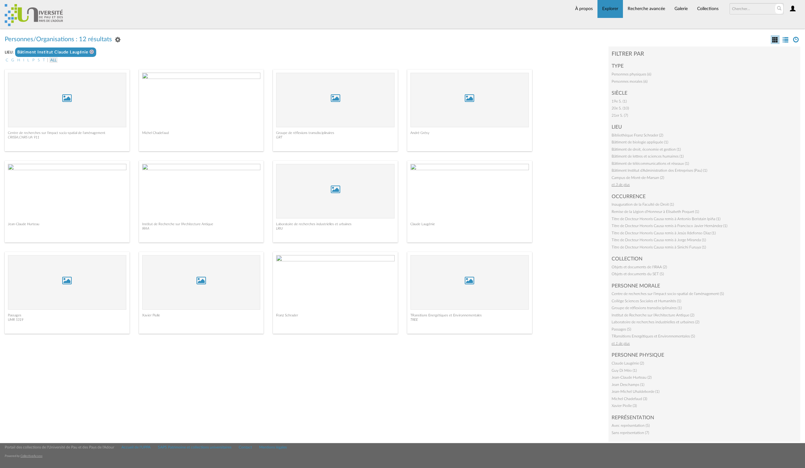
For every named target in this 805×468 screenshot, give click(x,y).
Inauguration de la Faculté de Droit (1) (643, 204)
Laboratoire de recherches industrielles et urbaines (314, 224)
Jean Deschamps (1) (628, 385)
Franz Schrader (287, 315)
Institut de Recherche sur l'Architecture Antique (177, 224)
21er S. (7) (620, 115)
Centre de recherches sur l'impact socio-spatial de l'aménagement (56, 133)
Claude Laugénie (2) (628, 363)
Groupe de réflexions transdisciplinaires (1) (647, 308)
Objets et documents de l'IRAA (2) (639, 267)
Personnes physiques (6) (631, 74)
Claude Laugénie (422, 224)
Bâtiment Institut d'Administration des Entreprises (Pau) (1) (659, 170)
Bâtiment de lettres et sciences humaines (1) (648, 156)
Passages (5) (621, 329)
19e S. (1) (619, 101)
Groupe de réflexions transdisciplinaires (305, 133)
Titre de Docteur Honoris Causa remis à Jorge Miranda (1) (659, 240)
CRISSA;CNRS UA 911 (23, 137)
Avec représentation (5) (631, 425)
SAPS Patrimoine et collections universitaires (194, 447)
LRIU (279, 228)
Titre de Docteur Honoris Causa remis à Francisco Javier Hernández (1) (669, 226)
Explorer (610, 9)
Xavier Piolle (151, 315)
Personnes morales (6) (629, 81)
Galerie (681, 9)
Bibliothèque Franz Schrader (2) (637, 135)
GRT (279, 137)
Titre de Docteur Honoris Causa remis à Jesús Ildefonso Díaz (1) (664, 233)
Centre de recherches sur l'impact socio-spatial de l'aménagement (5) (668, 294)
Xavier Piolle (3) (624, 406)
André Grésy (420, 133)
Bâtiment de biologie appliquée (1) (640, 142)
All (53, 60)
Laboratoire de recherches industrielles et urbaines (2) (655, 322)
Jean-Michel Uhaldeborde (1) (635, 391)
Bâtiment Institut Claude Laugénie (53, 52)
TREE (414, 319)
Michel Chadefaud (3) (629, 399)
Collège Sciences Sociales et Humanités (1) (646, 301)
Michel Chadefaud (155, 133)
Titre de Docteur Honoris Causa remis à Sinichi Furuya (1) (659, 247)
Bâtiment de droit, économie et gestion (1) (646, 149)
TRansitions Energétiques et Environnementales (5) (653, 336)
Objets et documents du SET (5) (638, 274)
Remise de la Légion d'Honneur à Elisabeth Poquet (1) (655, 212)
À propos (584, 9)
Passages (14, 315)
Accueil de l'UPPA (136, 447)
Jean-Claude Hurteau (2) (632, 377)
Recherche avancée (646, 9)
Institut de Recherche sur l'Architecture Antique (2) (653, 315)
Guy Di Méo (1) (624, 370)
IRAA (145, 228)
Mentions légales (273, 447)
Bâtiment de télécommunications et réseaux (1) (650, 163)
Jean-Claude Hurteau (23, 224)
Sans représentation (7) (630, 433)
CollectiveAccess (31, 456)
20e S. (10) (620, 108)
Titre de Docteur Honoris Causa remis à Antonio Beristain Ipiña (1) (666, 219)
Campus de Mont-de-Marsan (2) (638, 178)
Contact (245, 447)
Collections (708, 9)
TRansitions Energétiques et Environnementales (446, 315)
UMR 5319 (15, 319)
